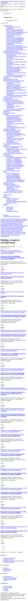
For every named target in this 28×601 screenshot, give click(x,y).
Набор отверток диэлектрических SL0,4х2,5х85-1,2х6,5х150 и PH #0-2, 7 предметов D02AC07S (13, 335)
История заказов (8, 587)
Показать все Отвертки (9, 129)
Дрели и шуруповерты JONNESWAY (16, 87)
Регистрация (10, 208)
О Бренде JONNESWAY (13, 198)
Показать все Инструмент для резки (13, 192)
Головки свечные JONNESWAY (15, 166)
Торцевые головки (8, 156)
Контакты (6, 568)
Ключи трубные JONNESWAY (14, 41)
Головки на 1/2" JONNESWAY (14, 161)
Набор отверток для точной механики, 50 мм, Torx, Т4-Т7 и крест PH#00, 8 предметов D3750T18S (13, 393)
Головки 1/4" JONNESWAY (14, 158)
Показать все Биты (8, 182)
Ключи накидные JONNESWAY (15, 33)
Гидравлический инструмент (11, 99)
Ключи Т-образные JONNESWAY (15, 40)
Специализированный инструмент (12, 52)
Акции (5, 580)
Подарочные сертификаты (10, 577)
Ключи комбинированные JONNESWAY (17, 32)
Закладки (6, 589)
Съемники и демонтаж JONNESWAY (16, 75)
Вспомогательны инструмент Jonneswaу (17, 53)
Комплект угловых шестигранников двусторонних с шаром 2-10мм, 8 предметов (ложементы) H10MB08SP (12, 258)
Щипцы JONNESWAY (12, 142)
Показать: (3, 247)
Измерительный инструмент (11, 79)
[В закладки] (1, 249)
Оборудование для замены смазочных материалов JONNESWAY (16, 68)
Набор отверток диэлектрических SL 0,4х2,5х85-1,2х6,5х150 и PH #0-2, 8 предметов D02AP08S (14, 316)
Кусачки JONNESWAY (12, 189)
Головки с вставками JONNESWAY (16, 165)
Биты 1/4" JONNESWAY (13, 173)
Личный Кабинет (8, 586)
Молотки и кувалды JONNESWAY (15, 102)
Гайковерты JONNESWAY (13, 86)
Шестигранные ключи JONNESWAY (16, 49)
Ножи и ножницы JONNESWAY (15, 190)
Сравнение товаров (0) (12, 211)
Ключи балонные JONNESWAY (15, 31)
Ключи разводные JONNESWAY (15, 37)
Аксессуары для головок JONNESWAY (17, 157)
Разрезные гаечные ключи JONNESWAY (17, 47)
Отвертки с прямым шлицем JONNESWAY (12, 228)
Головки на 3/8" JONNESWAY (14, 164)
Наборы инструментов (9, 113)
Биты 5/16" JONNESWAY (13, 174)
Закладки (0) (10, 209)
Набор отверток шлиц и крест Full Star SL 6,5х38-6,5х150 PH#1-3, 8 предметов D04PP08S (14, 493)
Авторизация (10, 207)
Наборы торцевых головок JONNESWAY (13, 168)
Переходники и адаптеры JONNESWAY (17, 149)
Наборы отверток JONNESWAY (15, 115)
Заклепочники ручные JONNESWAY (16, 134)
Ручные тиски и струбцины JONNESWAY (14, 107)
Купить (2, 269)
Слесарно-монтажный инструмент (12, 100)
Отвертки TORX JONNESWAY (15, 119)
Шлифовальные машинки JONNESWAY (17, 95)
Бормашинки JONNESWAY (14, 84)
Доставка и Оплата (11, 200)
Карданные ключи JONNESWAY (15, 29)
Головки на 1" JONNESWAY (14, 160)
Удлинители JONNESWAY (13, 152)
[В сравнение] (2, 249)
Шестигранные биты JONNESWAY (16, 181)
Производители (8, 576)
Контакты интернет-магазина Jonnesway (17, 201)
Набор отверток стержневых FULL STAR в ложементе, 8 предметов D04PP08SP (12, 435)
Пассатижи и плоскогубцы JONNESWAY (13, 136)
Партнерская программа (10, 579)
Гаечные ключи (7, 25)
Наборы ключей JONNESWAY (14, 45)
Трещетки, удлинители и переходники (13, 146)
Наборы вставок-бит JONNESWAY (16, 180)
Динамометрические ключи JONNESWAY (14, 27)
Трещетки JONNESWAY (13, 150)
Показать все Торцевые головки (12, 170)
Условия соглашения (12, 202)
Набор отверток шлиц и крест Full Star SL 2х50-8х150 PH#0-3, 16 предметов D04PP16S (13, 474)
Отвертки (6, 114)
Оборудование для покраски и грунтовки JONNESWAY (14, 70)
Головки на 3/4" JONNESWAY (14, 162)
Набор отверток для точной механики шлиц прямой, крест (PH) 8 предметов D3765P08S (12, 373)
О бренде (23, 594)
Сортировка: (4, 246)
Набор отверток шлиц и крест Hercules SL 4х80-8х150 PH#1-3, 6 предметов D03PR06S (13, 512)
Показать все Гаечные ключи (11, 51)
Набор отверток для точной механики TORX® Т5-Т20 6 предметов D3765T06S (13, 354)
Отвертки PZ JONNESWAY (14, 118)
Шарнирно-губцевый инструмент (12, 130)
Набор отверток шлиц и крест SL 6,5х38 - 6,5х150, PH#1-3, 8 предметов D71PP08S (14, 531)
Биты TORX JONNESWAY (13, 177)
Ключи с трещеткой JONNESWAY (15, 39)
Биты (5, 172)
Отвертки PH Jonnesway (13, 117)
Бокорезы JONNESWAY (13, 131)
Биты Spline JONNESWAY (13, 176)
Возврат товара (7, 569)
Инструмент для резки (9, 184)
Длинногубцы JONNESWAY (14, 133)
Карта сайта (7, 570)
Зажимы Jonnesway (11, 55)
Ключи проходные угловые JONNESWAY (13, 35)
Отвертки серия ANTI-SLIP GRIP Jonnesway (12, 229)
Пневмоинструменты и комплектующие (14, 80)
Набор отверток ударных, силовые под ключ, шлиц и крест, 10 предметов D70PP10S (13, 454)
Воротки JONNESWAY (13, 147)
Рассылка (6, 590)
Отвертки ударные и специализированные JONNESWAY (16, 127)
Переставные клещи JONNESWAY (15, 138)
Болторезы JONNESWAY (13, 185)
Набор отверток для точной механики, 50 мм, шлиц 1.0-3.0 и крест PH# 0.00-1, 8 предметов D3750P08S (13, 415)
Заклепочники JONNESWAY (14, 88)
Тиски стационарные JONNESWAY (16, 108)
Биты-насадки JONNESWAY (14, 178)
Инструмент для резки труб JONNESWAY (14, 187)
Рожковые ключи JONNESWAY (15, 48)
